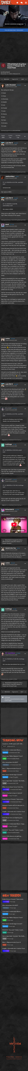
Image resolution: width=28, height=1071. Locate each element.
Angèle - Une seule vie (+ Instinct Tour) (13, 811)
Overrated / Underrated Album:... (12, 750)
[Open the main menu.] (26, 2)
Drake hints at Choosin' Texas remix (12, 799)
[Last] (26, 79)
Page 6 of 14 (15, 79)
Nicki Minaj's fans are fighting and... (12, 817)
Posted (11, 86)
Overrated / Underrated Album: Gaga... (13, 824)
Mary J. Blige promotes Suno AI (11, 768)
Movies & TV (16, 74)
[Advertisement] (14, 46)
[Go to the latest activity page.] (17, 2)
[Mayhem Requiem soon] (14, 16)
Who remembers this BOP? (10, 762)
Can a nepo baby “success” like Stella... (13, 781)
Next (22, 79)
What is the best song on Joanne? (12, 793)
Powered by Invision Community (14, 1058)
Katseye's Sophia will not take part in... (13, 805)
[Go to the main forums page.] (21, 2)
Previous (6, 79)
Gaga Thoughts (14, 777)
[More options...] (25, 86)
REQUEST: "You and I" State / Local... (13, 830)
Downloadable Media (13, 758)
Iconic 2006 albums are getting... (12, 836)
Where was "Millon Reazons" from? (12, 756)
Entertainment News (13, 771)
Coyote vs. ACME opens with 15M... (12, 744)
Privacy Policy (10, 1057)
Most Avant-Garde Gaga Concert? (12, 774)
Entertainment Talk (15, 752)
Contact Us (18, 1057)
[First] (2, 79)
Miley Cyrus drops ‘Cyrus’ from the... (13, 787)
